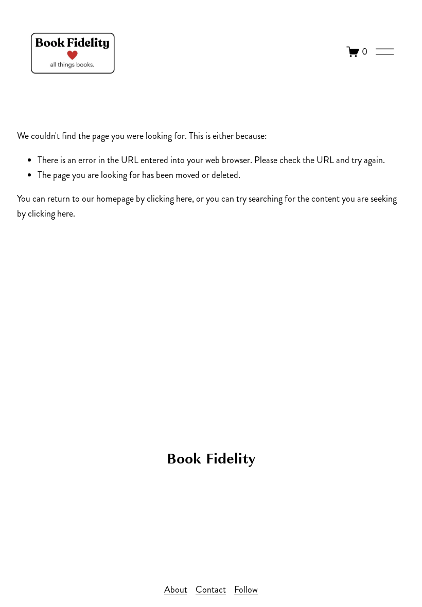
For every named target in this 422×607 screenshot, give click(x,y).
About (175, 589)
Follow (246, 589)
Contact (211, 589)
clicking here (169, 198)
